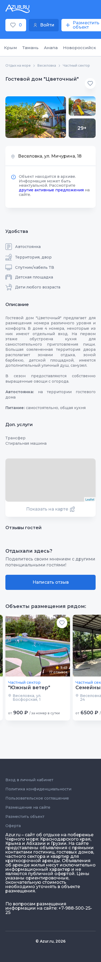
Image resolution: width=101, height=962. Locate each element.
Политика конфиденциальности (38, 789)
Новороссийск (79, 47)
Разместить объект (24, 816)
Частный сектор (76, 65)
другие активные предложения (51, 190)
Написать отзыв (51, 582)
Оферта (13, 825)
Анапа (51, 47)
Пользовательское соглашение (37, 798)
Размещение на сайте (27, 807)
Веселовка (46, 65)
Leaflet (89, 499)
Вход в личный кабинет (29, 779)
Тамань (30, 47)
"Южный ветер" (29, 687)
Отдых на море (18, 65)
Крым (10, 47)
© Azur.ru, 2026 (50, 941)
